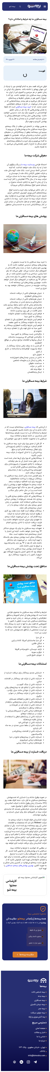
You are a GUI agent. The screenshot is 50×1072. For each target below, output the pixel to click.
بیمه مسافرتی (30, 427)
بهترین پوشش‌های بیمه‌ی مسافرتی (19, 865)
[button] (45, 6)
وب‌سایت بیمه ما (27, 164)
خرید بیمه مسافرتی (23, 106)
